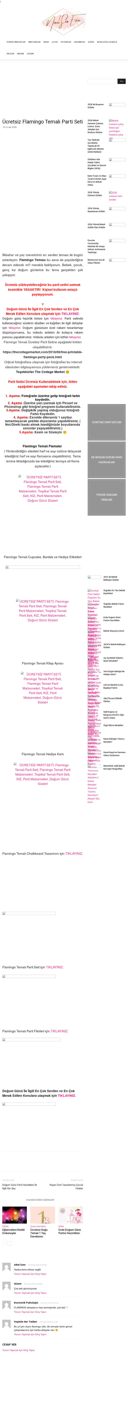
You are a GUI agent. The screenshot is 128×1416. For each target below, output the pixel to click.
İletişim (30, 54)
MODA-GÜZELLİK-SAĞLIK (107, 42)
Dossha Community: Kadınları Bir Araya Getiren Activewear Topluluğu (96, 246)
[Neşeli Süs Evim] (64, 19)
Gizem (18, 1283)
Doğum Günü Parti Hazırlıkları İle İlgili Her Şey (19, 1186)
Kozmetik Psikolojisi (26, 1302)
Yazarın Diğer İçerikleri (40, 1200)
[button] (124, 42)
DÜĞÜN (91, 42)
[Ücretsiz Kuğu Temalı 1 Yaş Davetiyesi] (42, 1215)
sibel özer (20, 1264)
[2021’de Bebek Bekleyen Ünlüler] (94, 580)
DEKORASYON (79, 42)
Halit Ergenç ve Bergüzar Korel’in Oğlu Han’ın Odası (114, 715)
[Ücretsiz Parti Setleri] (107, 422)
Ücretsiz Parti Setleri (15, 42)
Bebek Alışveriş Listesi (114, 631)
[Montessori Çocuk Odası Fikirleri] (117, 264)
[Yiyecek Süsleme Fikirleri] (107, 497)
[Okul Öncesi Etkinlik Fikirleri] (94, 701)
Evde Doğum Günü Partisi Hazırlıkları (69, 1231)
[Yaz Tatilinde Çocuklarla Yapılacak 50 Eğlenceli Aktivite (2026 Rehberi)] (117, 144)
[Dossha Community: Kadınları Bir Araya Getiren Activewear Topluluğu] (117, 245)
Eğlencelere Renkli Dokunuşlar (13, 1231)
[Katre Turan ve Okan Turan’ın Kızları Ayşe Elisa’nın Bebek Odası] (117, 180)
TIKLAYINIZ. (70, 313)
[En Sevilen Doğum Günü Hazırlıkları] (107, 460)
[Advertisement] (42, 94)
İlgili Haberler (13, 1200)
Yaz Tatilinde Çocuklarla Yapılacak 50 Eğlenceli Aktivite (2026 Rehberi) (96, 146)
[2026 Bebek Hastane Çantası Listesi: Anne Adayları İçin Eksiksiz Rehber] (117, 129)
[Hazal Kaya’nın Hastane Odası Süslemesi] (94, 755)
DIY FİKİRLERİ (66, 42)
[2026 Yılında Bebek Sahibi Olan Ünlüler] (117, 229)
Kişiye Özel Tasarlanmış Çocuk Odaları (66, 1186)
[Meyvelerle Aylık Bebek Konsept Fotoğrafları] (94, 769)
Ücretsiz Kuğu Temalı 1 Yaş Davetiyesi (39, 1233)
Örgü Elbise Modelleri (113, 725)
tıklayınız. (56, 318)
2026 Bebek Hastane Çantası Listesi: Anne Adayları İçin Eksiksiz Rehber (95, 126)
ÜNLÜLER (10, 54)
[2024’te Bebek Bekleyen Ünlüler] (94, 647)
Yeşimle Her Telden (25, 1321)
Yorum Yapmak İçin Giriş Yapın (30, 1274)
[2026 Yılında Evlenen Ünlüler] (117, 197)
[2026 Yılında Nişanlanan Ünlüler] (117, 213)
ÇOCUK (55, 42)
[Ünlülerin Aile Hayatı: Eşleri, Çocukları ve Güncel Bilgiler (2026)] (117, 164)
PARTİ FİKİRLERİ (34, 42)
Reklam (20, 54)
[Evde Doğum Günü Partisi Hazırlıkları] (70, 1215)
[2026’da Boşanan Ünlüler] (117, 109)
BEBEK (46, 42)
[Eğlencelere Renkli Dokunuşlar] (14, 1215)
